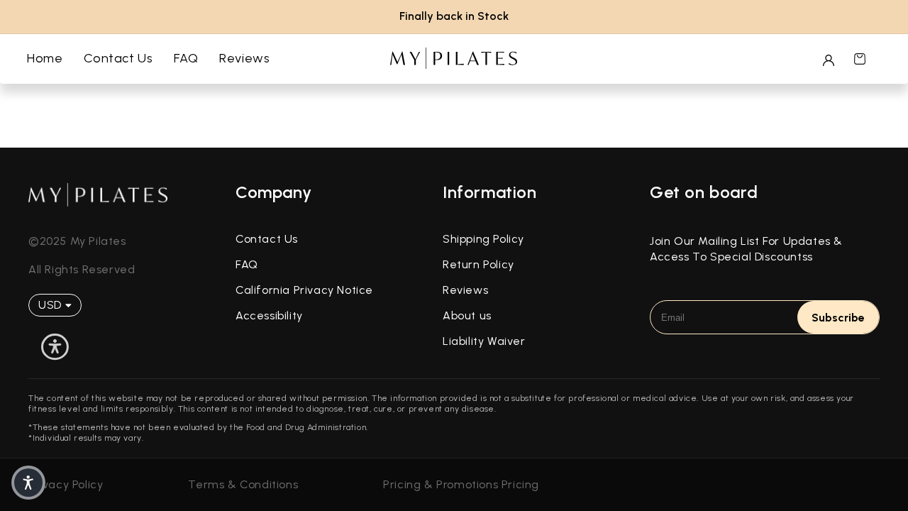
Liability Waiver (484, 341)
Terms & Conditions (243, 484)
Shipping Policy (483, 239)
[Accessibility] (55, 347)
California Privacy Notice (304, 290)
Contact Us (267, 239)
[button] (859, 59)
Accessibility (269, 315)
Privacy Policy (65, 484)
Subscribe (838, 317)
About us (467, 315)
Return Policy (478, 264)
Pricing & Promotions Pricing (461, 484)
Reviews (465, 290)
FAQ (247, 264)
